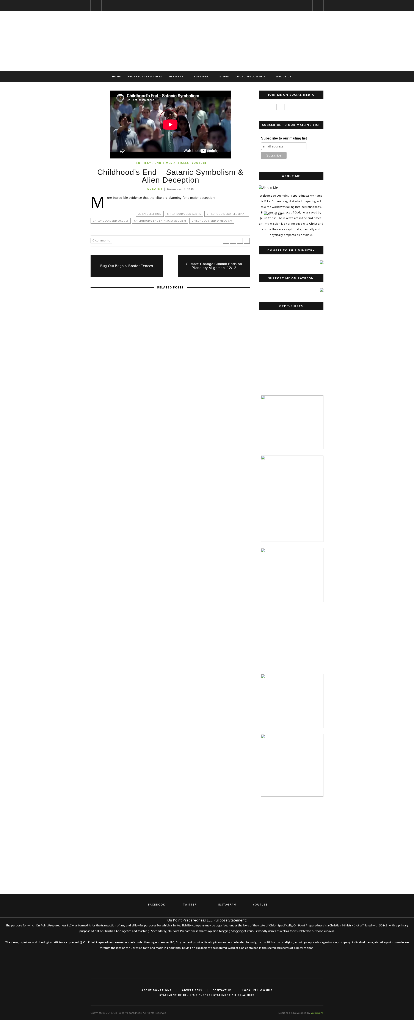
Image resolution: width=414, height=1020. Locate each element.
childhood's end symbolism (212, 220)
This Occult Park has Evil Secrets (170, 397)
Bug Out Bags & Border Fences (126, 266)
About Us (284, 76)
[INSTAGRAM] (211, 904)
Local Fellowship (250, 76)
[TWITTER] (176, 904)
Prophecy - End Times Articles (161, 163)
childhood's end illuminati (227, 213)
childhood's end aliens (184, 213)
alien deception (149, 213)
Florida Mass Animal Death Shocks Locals (170, 509)
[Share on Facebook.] (226, 241)
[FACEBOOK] (141, 904)
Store (224, 76)
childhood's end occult (110, 220)
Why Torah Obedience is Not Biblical (102, 610)
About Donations (156, 990)
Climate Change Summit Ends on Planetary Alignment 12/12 (214, 266)
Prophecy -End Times (144, 76)
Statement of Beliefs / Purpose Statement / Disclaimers (207, 995)
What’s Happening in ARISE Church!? (170, 565)
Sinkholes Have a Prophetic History (170, 453)
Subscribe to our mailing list (284, 138)
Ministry (176, 76)
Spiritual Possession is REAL (170, 340)
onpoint (155, 189)
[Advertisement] (290, 362)
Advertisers (192, 990)
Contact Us (222, 990)
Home (116, 76)
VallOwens (317, 1013)
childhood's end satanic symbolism (160, 220)
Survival (201, 76)
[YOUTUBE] (246, 904)
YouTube (199, 163)
